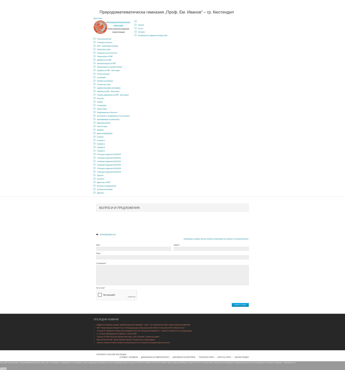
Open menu (98, 18)
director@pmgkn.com (108, 234)
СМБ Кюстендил (241, 357)
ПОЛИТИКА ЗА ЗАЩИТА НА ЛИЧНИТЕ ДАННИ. (151, 362)
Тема (98, 253)
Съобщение (101, 263)
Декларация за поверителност (155, 357)
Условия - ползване (128, 357)
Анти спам (100, 288)
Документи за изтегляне (184, 357)
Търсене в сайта (206, 357)
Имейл (177, 245)
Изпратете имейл (240, 305)
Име (98, 245)
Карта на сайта (224, 357)
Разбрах (3, 369)
